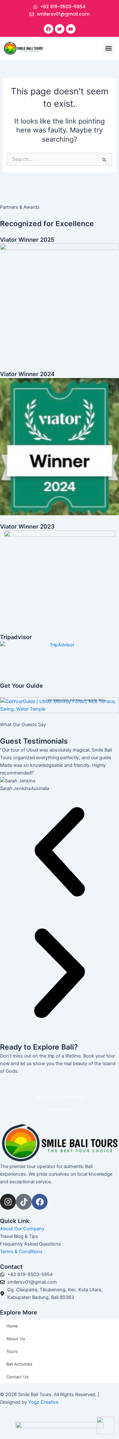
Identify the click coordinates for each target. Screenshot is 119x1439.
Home (12, 1325)
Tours (11, 1351)
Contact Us (17, 1376)
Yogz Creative (43, 1402)
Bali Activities (19, 1364)
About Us (15, 1338)
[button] (108, 48)
